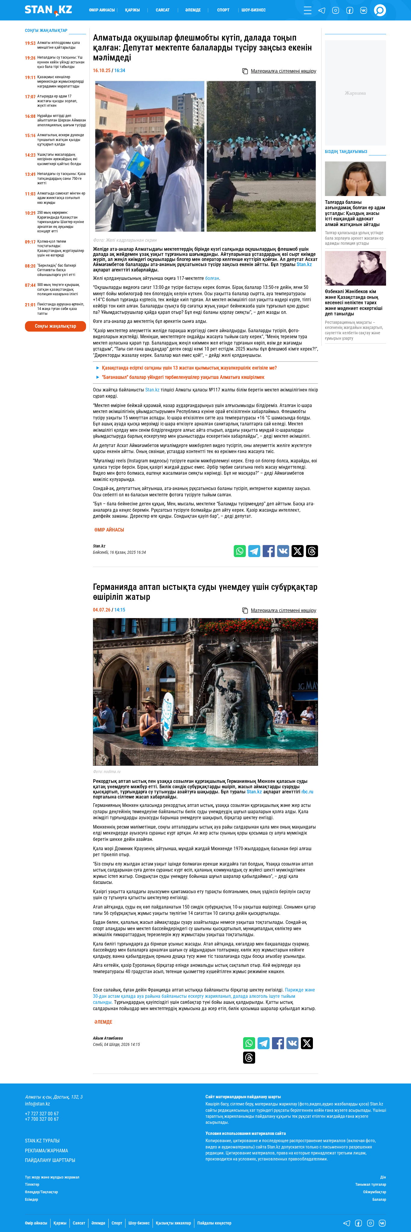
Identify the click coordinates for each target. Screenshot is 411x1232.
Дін (383, 1177)
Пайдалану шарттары (50, 1160)
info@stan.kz (37, 1104)
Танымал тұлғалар (370, 1184)
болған (211, 278)
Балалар (379, 1199)
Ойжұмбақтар (374, 1192)
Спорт (223, 10)
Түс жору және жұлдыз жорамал (52, 1177)
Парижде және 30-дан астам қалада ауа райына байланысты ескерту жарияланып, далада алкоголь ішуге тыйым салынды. (204, 996)
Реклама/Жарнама (46, 1151)
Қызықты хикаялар (173, 1223)
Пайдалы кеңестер (214, 1223)
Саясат (163, 10)
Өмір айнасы (102, 10)
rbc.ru (307, 792)
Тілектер (32, 1184)
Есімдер (31, 1199)
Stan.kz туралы (42, 1141)
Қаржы (132, 10)
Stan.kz (304, 264)
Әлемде (193, 10)
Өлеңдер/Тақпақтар (41, 1192)
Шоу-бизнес (254, 10)
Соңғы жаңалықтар (55, 326)
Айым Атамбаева (108, 1038)
